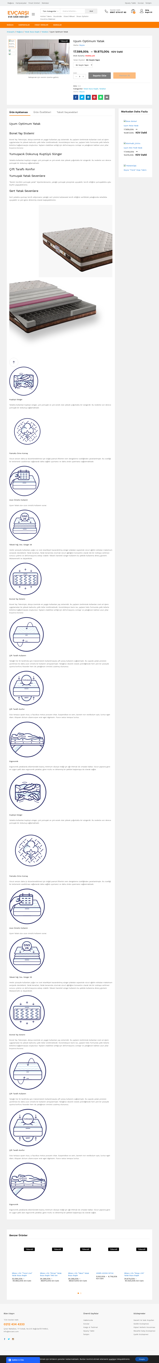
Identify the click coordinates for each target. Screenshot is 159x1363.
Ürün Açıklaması (18, 112)
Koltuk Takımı (46, 16)
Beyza (81, 45)
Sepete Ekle (99, 75)
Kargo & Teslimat (90, 1327)
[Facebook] (4, 1339)
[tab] (19, 113)
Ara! (91, 11)
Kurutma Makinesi (47, 19)
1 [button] (78, 1293)
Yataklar (102, 89)
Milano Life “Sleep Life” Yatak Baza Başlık (134, 1274)
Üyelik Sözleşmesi (141, 1334)
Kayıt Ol (148, 12)
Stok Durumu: (79, 56)
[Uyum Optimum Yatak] (75, 97)
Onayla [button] (142, 1359)
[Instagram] (13, 1339)
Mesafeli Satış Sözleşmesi (144, 1331)
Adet (75, 73)
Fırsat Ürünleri (34, 3)
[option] (23, 1266)
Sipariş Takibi (130, 3)
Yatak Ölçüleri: (86, 60)
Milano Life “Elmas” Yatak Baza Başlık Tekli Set (50, 1274)
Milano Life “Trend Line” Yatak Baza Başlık (22, 1274)
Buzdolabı (57, 16)
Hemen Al (124, 75)
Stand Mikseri (69, 16)
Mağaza (10, 3)
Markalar (45, 3)
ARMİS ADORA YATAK (105, 1273)
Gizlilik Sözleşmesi (141, 1324)
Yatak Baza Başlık (90, 89)
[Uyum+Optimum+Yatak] (82, 97)
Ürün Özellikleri (42, 112)
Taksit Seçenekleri (67, 112)
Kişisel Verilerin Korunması (144, 1327)
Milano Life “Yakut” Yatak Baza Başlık (78, 1274)
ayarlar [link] (112, 1359)
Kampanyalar (21, 3)
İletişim (149, 3)
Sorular (141, 3)
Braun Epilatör (83, 16)
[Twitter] (9, 1339)
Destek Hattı (115, 10)
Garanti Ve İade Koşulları (144, 1320)
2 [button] (80, 1293)
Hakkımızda (88, 1320)
